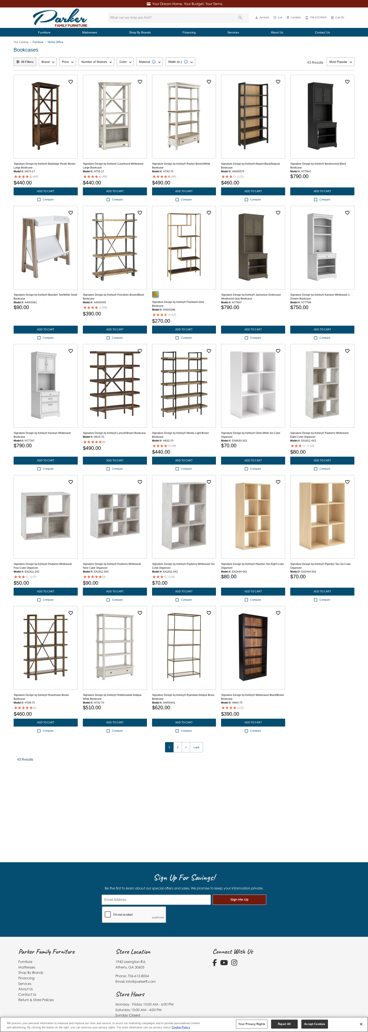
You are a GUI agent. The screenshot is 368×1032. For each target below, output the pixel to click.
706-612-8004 (138, 976)
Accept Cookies (314, 1024)
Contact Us (322, 32)
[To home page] (60, 17)
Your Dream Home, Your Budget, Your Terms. (187, 4)
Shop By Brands (140, 32)
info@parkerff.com (141, 981)
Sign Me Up (239, 899)
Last (196, 747)
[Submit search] (240, 18)
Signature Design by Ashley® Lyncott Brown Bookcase (114, 433)
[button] (256, 17)
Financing (189, 32)
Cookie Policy (181, 1027)
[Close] (361, 1024)
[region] (184, 1024)
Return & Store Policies (36, 1000)
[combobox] (48, 62)
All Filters (27, 61)
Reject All (284, 1024)
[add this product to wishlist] (71, 82)
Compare (48, 199)
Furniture (44, 32)
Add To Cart (45, 191)
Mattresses (89, 32)
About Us (277, 32)
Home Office (55, 42)
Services (233, 32)
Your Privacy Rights (251, 1024)
